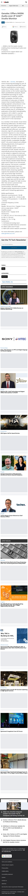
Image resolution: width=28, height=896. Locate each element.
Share (5, 26)
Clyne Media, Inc (11, 22)
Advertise (4, 883)
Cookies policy (5, 871)
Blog (3, 22)
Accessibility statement (7, 874)
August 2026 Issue (13, 5)
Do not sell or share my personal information (12, 886)
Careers (3, 877)
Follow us (16, 26)
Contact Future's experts (7, 865)
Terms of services (18, 251)
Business (3, 9)
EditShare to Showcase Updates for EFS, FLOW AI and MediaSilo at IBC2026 (14, 827)
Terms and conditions (7, 861)
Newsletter (24, 26)
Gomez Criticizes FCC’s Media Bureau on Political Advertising (14, 820)
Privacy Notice (20, 253)
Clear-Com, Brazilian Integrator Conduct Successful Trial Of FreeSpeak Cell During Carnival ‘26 (13, 813)
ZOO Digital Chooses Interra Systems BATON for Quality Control (14, 841)
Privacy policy (5, 868)
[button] (2, 2)
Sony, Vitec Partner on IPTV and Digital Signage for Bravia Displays (15, 835)
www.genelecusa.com (8, 233)
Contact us (4, 880)
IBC (23, 5)
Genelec (13, 82)
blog (3, 268)
